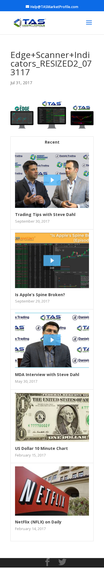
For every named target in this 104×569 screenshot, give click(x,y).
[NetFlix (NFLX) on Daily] (52, 514)
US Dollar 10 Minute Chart (41, 448)
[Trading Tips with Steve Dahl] (52, 206)
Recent (52, 142)
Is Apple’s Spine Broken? (40, 294)
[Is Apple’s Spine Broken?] (52, 286)
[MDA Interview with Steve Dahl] (52, 366)
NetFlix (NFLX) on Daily (38, 522)
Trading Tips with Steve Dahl (45, 214)
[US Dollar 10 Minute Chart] (52, 440)
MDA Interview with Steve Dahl (47, 374)
